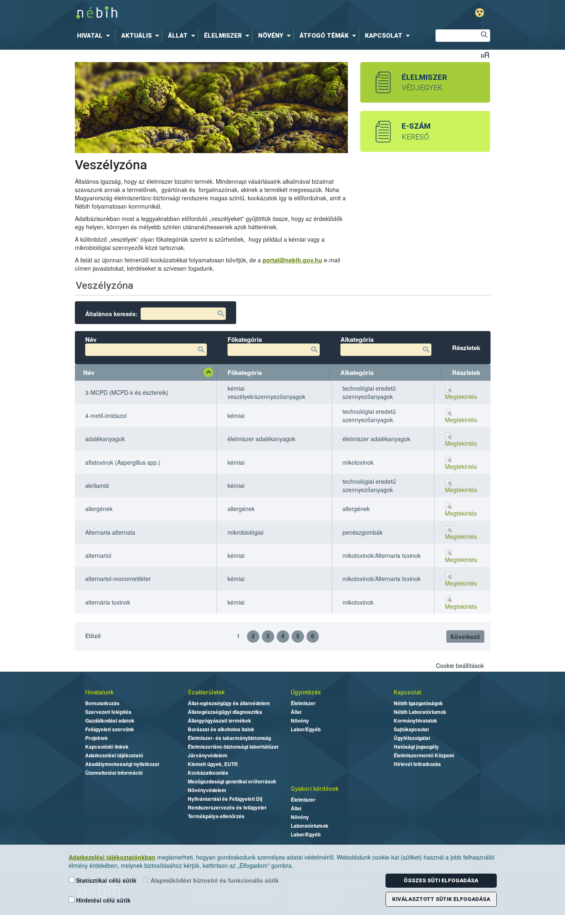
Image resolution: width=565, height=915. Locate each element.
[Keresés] (484, 35)
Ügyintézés (306, 692)
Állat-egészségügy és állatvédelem (229, 703)
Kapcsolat (407, 692)
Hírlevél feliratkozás (417, 764)
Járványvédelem (207, 755)
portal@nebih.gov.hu (292, 260)
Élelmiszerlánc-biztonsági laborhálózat (233, 746)
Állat (296, 712)
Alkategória (356, 372)
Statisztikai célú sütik (105, 880)
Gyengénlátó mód (479, 12)
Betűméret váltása (485, 55)
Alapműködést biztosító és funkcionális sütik (214, 880)
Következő (465, 636)
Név (88, 372)
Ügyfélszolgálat (412, 738)
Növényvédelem (207, 790)
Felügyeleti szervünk (109, 729)
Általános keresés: (111, 314)
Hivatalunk (99, 692)
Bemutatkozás (102, 703)
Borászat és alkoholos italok (221, 729)
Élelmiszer (303, 703)
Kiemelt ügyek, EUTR (213, 764)
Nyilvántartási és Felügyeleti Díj (225, 798)
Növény (300, 720)
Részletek (466, 372)
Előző (93, 636)
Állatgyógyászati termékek (219, 720)
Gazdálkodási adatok (109, 720)
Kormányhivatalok (415, 720)
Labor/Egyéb (306, 729)
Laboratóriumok (309, 825)
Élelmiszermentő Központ (424, 755)
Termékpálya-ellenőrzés (216, 816)
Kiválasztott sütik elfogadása (441, 899)
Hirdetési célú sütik (102, 900)
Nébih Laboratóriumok (420, 712)
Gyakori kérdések (314, 788)
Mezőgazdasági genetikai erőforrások (232, 781)
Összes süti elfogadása (441, 880)
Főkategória (244, 372)
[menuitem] (95, 35)
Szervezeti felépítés (108, 712)
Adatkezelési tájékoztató (114, 755)
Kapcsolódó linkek (107, 746)
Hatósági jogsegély (416, 746)
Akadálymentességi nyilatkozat (122, 764)
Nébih (196, 13)
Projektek (96, 738)
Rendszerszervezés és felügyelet (227, 807)
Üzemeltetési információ (114, 772)
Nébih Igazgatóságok (418, 703)
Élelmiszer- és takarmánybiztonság (229, 738)
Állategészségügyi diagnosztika (225, 712)
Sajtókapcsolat (411, 729)
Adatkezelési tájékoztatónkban (112, 857)
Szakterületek (206, 692)
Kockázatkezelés (208, 772)
